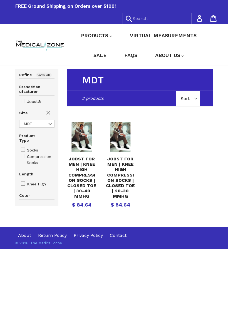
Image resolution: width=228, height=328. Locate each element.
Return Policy (52, 235)
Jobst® (33, 101)
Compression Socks (38, 159)
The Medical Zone (46, 243)
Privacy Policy (88, 235)
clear (49, 113)
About (24, 235)
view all (44, 75)
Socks (32, 150)
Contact (118, 235)
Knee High (36, 184)
